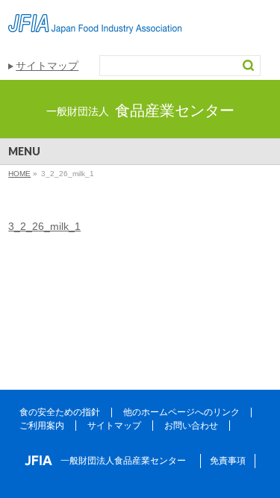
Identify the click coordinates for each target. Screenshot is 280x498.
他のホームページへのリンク (181, 412)
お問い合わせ (191, 425)
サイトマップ (47, 66)
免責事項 (228, 460)
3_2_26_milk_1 (44, 226)
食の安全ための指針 (59, 412)
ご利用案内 (41, 425)
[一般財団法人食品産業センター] (94, 17)
